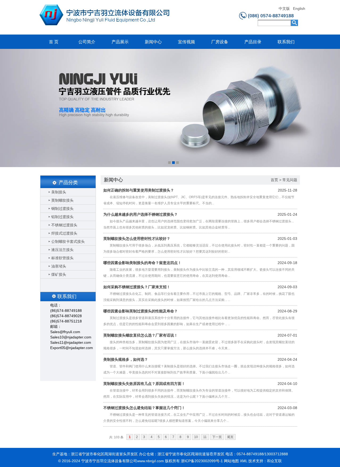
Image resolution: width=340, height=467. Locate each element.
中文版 (284, 9)
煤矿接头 (58, 274)
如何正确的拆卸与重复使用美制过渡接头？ (138, 190)
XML (243, 461)
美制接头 (58, 192)
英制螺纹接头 (62, 200)
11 (205, 437)
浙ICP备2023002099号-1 (202, 461)
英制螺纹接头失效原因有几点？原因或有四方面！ (144, 383)
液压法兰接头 (62, 250)
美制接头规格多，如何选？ (125, 359)
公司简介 (86, 42)
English (299, 9)
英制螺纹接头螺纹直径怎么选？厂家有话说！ (140, 335)
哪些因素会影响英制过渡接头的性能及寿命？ (140, 311)
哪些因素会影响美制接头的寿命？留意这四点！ (142, 263)
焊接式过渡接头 (64, 233)
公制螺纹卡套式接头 (68, 241)
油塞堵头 (58, 266)
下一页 (217, 437)
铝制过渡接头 (62, 217)
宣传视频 (186, 42)
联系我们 (286, 42)
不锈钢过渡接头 (64, 225)
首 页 (53, 42)
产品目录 (252, 42)
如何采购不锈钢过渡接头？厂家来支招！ (136, 287)
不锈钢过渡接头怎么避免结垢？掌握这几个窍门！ (144, 408)
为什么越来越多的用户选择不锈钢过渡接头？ (140, 214)
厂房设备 (219, 42)
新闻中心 (153, 42)
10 (196, 437)
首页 (274, 180)
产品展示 (120, 42)
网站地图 (231, 461)
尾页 (230, 437)
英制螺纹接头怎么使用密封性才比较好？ (136, 238)
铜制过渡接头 (62, 208)
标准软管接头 (62, 258)
